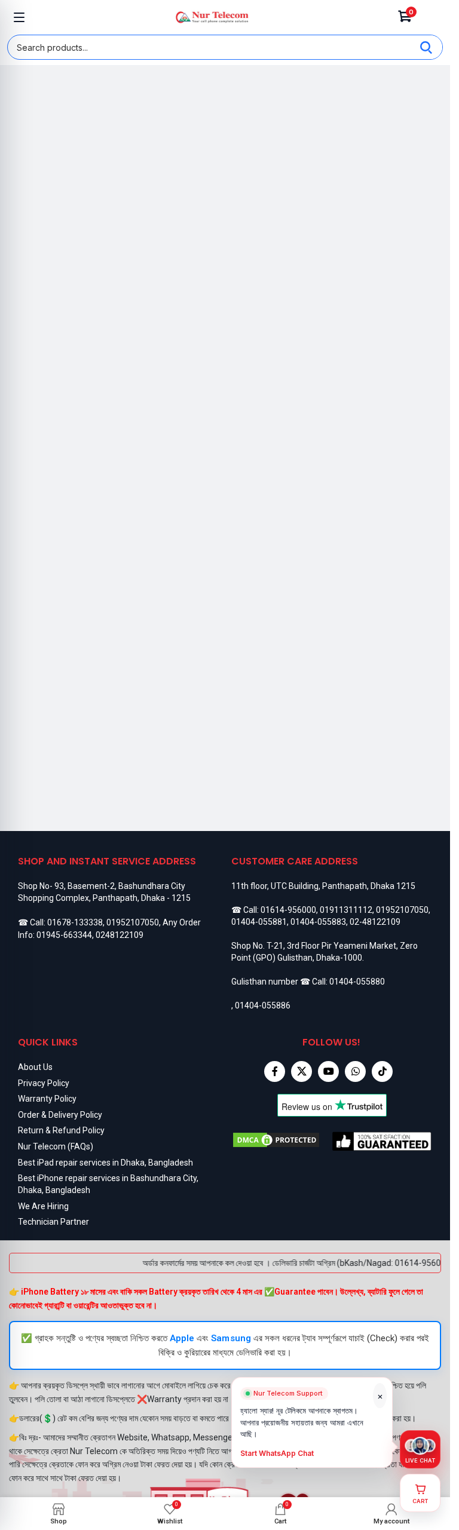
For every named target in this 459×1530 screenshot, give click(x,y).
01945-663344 (64, 935)
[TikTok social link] (382, 1071)
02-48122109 (375, 922)
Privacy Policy (43, 1083)
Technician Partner (53, 1222)
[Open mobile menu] (19, 17)
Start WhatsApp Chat (277, 1459)
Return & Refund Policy (61, 1130)
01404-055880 (357, 981)
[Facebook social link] (274, 1071)
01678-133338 (75, 922)
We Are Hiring (43, 1206)
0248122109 (119, 935)
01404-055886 (262, 1005)
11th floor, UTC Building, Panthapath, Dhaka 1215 (323, 886)
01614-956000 (288, 910)
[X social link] (301, 1071)
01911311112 (346, 910)
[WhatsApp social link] (355, 1071)
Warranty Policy (47, 1098)
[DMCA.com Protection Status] (281, 1141)
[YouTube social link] (328, 1071)
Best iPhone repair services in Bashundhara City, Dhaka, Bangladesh (108, 1184)
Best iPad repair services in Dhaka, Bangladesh (105, 1162)
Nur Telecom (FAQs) (55, 1146)
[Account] (431, 17)
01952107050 (132, 922)
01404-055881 (259, 922)
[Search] (426, 47)
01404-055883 (318, 922)
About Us (35, 1067)
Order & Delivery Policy (60, 1115)
